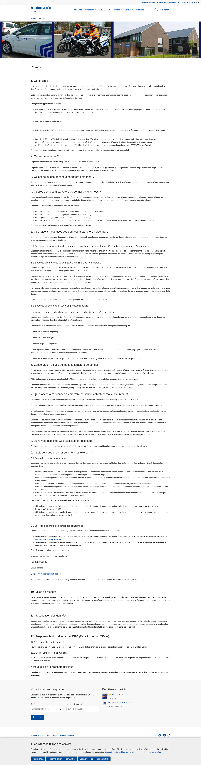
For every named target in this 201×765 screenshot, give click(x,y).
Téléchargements (59, 735)
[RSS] (169, 735)
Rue (32, 704)
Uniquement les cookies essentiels (94, 759)
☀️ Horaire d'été (116, 695)
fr (3, 2)
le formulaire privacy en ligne (48, 539)
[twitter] (164, 735)
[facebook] (159, 735)
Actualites (140, 10)
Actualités (78, 10)
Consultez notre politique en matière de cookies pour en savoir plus (133, 752)
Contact (128, 10)
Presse (71, 735)
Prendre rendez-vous (39, 735)
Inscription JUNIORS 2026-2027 (121, 702)
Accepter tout (38, 759)
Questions (89, 10)
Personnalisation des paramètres (61, 759)
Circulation (103, 10)
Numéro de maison (74, 704)
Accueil (33, 18)
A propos (116, 10)
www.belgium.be (188, 2)
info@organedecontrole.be (48, 574)
